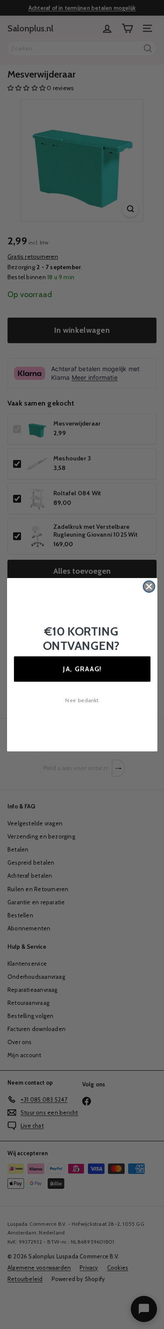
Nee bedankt (82, 700)
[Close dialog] (149, 586)
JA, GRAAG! (82, 669)
